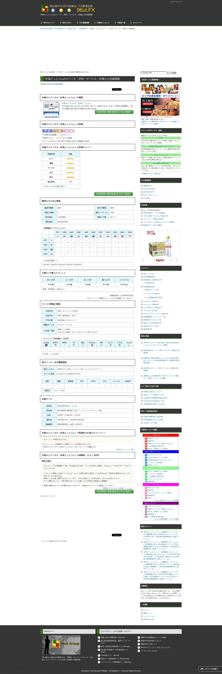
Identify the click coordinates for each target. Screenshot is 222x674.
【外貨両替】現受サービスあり (154, 404)
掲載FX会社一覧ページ (149, 644)
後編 (147, 119)
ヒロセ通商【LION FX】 (160, 163)
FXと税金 (146, 198)
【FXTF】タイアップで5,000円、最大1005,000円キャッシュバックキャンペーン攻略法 (161, 344)
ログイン (146, 610)
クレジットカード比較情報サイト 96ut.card (116, 662)
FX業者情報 (57, 84)
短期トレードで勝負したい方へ (154, 395)
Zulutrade (148, 283)
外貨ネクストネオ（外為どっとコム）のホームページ (65, 447)
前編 (142, 119)
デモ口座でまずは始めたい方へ (154, 401)
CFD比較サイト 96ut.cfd (110, 655)
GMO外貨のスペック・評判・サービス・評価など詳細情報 (161, 352)
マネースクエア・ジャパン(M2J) (154, 314)
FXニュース (147, 274)
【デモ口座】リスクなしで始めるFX (155, 216)
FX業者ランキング (103, 23)
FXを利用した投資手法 (151, 280)
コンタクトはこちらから (149, 651)
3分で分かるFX (148, 192)
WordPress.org (148, 619)
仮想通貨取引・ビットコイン (153, 317)
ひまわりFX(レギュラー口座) (158, 457)
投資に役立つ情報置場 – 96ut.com (112, 637)
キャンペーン (137, 23)
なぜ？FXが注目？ (149, 189)
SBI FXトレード (150, 290)
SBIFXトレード (153, 438)
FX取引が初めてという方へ (152, 392)
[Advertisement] (111, 50)
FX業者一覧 (121, 23)
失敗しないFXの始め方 (151, 323)
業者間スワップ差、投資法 (152, 225)
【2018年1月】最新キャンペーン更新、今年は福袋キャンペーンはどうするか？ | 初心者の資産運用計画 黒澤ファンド (161, 576)
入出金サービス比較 (150, 423)
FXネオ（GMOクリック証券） (158, 449)
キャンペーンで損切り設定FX (153, 219)
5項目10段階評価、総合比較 (153, 417)
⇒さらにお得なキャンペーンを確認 (166, 500)
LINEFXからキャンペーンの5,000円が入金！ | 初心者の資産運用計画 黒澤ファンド (161, 536)
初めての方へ (67, 23)
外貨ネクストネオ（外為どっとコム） (77, 103)
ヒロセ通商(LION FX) (152, 297)
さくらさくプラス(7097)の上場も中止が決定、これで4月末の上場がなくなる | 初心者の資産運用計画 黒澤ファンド (161, 556)
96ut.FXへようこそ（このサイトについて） (156, 647)
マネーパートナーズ (161, 155)
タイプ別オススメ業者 (151, 307)
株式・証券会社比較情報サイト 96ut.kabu (115, 646)
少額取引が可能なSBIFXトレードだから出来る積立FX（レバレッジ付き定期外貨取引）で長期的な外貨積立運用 (161, 360)
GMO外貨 (151, 481)
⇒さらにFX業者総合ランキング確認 (165, 519)
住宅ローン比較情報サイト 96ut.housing (115, 659)
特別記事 (146, 329)
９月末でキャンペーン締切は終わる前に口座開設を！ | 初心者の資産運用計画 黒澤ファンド (161, 566)
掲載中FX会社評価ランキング (151, 641)
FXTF (161, 138)
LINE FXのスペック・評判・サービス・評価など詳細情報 (160, 369)
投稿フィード (148, 613)
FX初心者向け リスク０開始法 (154, 213)
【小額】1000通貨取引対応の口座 (155, 398)
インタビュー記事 (149, 301)
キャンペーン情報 (149, 304)
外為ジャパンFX (153, 488)
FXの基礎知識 (84, 23)
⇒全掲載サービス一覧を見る (151, 173)
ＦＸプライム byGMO (155, 462)
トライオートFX (149, 311)
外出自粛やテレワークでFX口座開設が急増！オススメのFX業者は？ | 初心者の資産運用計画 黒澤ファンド (161, 546)
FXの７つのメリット (150, 195)
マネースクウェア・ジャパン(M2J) (160, 493)
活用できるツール (149, 326)
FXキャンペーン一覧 (125, 449)
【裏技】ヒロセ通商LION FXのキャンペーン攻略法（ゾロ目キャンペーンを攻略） (160, 377)
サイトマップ (177, 2)
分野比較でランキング (151, 320)
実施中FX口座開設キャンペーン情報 (153, 637)
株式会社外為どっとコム (67, 406)
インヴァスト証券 (151, 294)
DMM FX (151, 441)
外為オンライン (153, 465)
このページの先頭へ (211, 669)
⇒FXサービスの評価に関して (55, 186)
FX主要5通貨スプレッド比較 (153, 420)
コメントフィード (149, 616)
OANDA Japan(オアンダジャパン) (161, 146)
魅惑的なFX (147, 186)
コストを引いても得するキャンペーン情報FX (159, 222)
